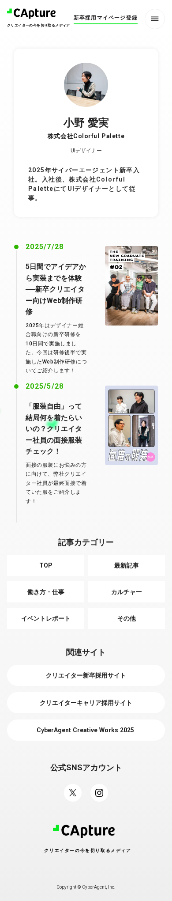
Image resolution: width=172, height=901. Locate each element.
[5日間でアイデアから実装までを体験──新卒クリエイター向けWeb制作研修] (131, 286)
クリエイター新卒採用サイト (86, 675)
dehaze (154, 19)
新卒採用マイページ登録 (106, 18)
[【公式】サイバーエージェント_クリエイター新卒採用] (99, 793)
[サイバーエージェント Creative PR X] (73, 793)
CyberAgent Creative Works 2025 (86, 730)
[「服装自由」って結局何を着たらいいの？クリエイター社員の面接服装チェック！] (131, 425)
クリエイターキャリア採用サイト (86, 702)
